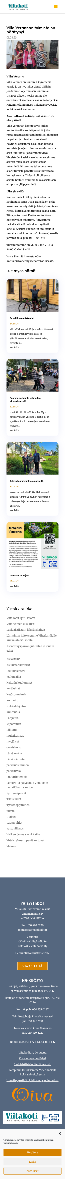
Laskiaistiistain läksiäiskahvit (25, 629)
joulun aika (13, 676)
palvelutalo (13, 771)
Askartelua (13, 659)
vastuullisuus (15, 828)
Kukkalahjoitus (16, 706)
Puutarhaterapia (17, 776)
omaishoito (13, 747)
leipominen (13, 724)
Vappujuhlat (14, 822)
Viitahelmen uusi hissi (20, 623)
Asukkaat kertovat (18, 665)
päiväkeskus (14, 753)
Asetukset (32, 1170)
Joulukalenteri (15, 670)
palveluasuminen (17, 765)
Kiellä (32, 1161)
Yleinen (11, 846)
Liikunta (12, 729)
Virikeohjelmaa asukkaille (23, 834)
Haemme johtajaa (19, 575)
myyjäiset (12, 741)
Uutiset (11, 816)
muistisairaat (15, 735)
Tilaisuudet (13, 799)
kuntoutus (13, 712)
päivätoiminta (15, 759)
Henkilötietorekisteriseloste (32, 953)
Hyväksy (32, 1152)
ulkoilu (11, 811)
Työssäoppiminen (18, 805)
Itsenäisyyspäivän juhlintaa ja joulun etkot (32, 1080)
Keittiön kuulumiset (19, 682)
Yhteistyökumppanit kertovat (25, 840)
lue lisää (14, 347)
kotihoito (12, 700)
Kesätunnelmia (16, 694)
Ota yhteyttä (32, 965)
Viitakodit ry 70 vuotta (20, 618)
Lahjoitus (12, 718)
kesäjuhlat (13, 688)
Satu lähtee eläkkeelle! (22, 318)
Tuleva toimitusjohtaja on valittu (27, 481)
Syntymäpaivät (16, 793)
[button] (60, 1133)
